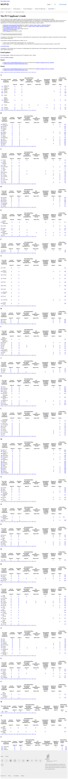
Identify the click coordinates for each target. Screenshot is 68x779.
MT (2, 465)
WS (2, 711)
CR (1, 176)
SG (1, 602)
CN (1, 173)
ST (1, 614)
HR (1, 321)
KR (1, 400)
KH (1, 389)
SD (1, 599)
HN (1, 319)
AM (2, 92)
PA (1, 535)
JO (1, 370)
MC (2, 451)
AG (2, 89)
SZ (1, 624)
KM (2, 391)
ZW (2, 749)
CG (1, 165)
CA (1, 160)
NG (1, 490)
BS (1, 140)
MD (2, 453)
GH (1, 282)
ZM (2, 748)
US (1, 673)
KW (2, 403)
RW (1, 580)
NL (1, 494)
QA (2, 559)
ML (2, 461)
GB (1, 271)
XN (1, 727)
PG (1, 539)
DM (1, 201)
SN (1, 612)
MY (2, 471)
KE (1, 386)
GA (1, 267)
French (35, 25)
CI (1, 168)
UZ (1, 677)
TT (1, 649)
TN (1, 646)
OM (1, 520)
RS (1, 576)
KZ (1, 404)
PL (1, 543)
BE (1, 128)
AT (2, 104)
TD (1, 639)
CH (1, 166)
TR (1, 647)
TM (1, 644)
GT (1, 299)
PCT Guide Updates (5, 55)
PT (1, 544)
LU (1, 432)
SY (1, 621)
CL (1, 170)
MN (2, 462)
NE (1, 489)
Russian (48, 25)
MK (2, 459)
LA (1, 420)
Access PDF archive (5, 46)
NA (1, 487)
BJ (1, 135)
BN (1, 137)
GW (2, 303)
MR (2, 464)
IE (1, 344)
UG (1, 670)
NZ (1, 499)
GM (2, 285)
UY (1, 676)
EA (1, 222)
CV (1, 179)
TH (1, 641)
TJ (1, 643)
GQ (1, 292)
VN (1, 697)
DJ (1, 199)
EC (1, 225)
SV (1, 618)
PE (1, 536)
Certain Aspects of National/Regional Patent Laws (13, 62)
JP (1, 371)
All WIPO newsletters (8, 57)
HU (1, 322)
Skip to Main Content (5, 1)
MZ (2, 472)
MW (2, 468)
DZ (1, 205)
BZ (1, 144)
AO (2, 95)
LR (1, 427)
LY (1, 434)
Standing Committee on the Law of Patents (45, 62)
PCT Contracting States (8, 27)
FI (1, 250)
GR (1, 296)
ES (1, 235)
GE (1, 278)
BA (1, 124)
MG (2, 457)
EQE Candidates (6, 31)
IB (1, 339)
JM (1, 368)
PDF (21, 25)
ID (1, 342)
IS (1, 352)
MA (2, 450)
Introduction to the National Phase (10, 26)
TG (1, 640)
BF (1, 130)
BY (1, 143)
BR (1, 139)
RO (1, 575)
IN (1, 346)
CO (1, 175)
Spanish (43, 25)
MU (2, 466)
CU (1, 178)
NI (1, 492)
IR (1, 350)
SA (1, 596)
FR (1, 251)
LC (1, 423)
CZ (1, 182)
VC (1, 694)
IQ (1, 348)
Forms (4, 29)
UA (1, 669)
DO (1, 203)
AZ (2, 108)
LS (1, 429)
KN (1, 393)
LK (1, 426)
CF (1, 162)
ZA (2, 746)
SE (1, 601)
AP (2, 100)
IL (1, 345)
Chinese (31, 25)
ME (2, 455)
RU (1, 578)
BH (1, 133)
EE (1, 228)
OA (1, 516)
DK (1, 200)
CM (1, 172)
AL (2, 91)
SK (1, 605)
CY (1, 181)
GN (1, 289)
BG (1, 132)
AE (2, 86)
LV (1, 433)
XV (1, 731)
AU (2, 107)
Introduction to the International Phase (11, 25)
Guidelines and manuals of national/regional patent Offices (15, 63)
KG (1, 388)
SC (1, 598)
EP (1, 232)
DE (1, 197)
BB (1, 126)
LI (1, 424)
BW (1, 142)
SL (1, 607)
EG (1, 229)
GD (1, 274)
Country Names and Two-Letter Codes (11, 28)
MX (2, 469)
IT (1, 353)
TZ (1, 653)
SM (1, 610)
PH (1, 541)
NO (1, 497)
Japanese (39, 25)
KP (1, 397)
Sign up (2, 57)
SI (1, 604)
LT (1, 430)
